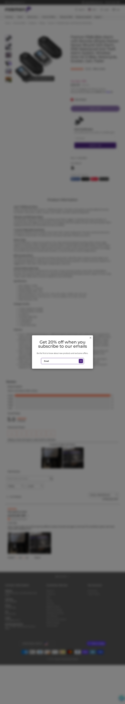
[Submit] (81, 361)
